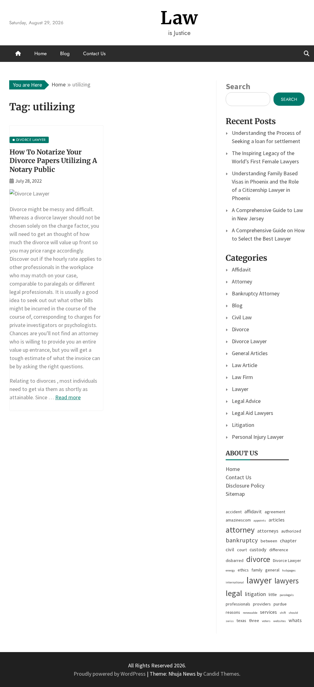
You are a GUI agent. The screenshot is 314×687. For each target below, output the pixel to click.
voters (266, 621)
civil (230, 549)
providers (262, 604)
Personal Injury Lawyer (258, 436)
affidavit (253, 511)
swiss (230, 621)
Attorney (242, 281)
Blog (65, 53)
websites (279, 621)
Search (238, 86)
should (293, 613)
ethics (243, 570)
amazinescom (238, 520)
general (272, 570)
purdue (280, 604)
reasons (233, 612)
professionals (238, 604)
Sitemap (235, 493)
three (254, 620)
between (269, 541)
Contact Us (94, 53)
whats (295, 620)
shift (283, 613)
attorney (240, 530)
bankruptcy (242, 540)
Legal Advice (246, 400)
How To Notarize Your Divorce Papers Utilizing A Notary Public (53, 161)
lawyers (286, 581)
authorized (291, 531)
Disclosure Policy (245, 485)
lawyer (259, 580)
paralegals (287, 595)
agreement (275, 511)
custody (258, 549)
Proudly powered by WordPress (110, 673)
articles (277, 520)
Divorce (240, 329)
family (256, 570)
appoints (260, 520)
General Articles (250, 353)
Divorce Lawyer (249, 341)
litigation (255, 594)
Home (40, 53)
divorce (258, 559)
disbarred (234, 560)
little (273, 594)
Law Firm (242, 377)
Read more (68, 397)
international (235, 582)
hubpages (289, 570)
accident (234, 511)
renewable (250, 613)
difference (278, 549)
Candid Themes (221, 673)
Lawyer (240, 389)
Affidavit (241, 269)
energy (230, 570)
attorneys (267, 531)
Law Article (244, 365)
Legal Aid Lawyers (252, 412)
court (242, 549)
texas (241, 620)
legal (234, 593)
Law (179, 18)
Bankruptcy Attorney (255, 293)
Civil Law (242, 317)
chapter (288, 540)
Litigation (243, 424)
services (268, 612)
